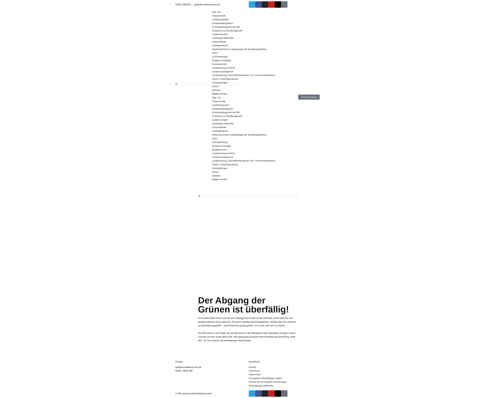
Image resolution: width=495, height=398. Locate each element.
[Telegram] (252, 4)
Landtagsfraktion (220, 45)
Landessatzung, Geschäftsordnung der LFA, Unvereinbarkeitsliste (243, 75)
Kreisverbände (219, 42)
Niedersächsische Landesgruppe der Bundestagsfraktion (239, 49)
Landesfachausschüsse (223, 68)
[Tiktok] (284, 4)
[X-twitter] (278, 4)
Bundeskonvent (219, 64)
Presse (215, 86)
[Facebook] (258, 4)
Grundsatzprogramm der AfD (226, 27)
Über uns (216, 12)
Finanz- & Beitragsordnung (225, 79)
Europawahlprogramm (222, 23)
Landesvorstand (219, 34)
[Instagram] (265, 4)
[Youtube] (271, 4)
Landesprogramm (220, 19)
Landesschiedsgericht (222, 71)
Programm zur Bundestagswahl (227, 30)
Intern (215, 53)
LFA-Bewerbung (219, 56)
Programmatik (219, 16)
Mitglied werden (219, 94)
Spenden (216, 90)
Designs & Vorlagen (221, 60)
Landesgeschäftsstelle (223, 38)
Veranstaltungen (220, 82)
